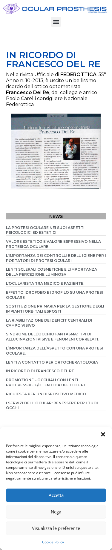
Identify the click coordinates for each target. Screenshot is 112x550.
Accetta (56, 495)
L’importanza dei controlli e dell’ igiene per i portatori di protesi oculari (56, 258)
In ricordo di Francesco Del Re (40, 371)
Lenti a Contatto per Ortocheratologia (52, 362)
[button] (103, 434)
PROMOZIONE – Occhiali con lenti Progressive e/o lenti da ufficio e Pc (46, 382)
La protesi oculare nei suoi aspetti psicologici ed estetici (45, 230)
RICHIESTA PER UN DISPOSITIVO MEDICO (46, 394)
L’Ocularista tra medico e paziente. (45, 283)
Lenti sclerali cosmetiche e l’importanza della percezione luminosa (51, 272)
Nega (56, 512)
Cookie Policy (53, 542)
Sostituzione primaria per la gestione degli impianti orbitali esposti (55, 309)
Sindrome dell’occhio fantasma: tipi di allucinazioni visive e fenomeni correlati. (52, 336)
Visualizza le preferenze (56, 528)
